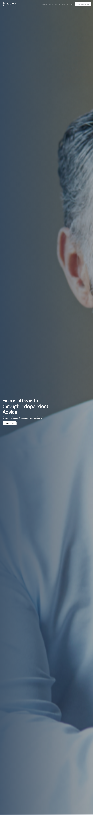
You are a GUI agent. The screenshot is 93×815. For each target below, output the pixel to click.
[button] (47, 4)
